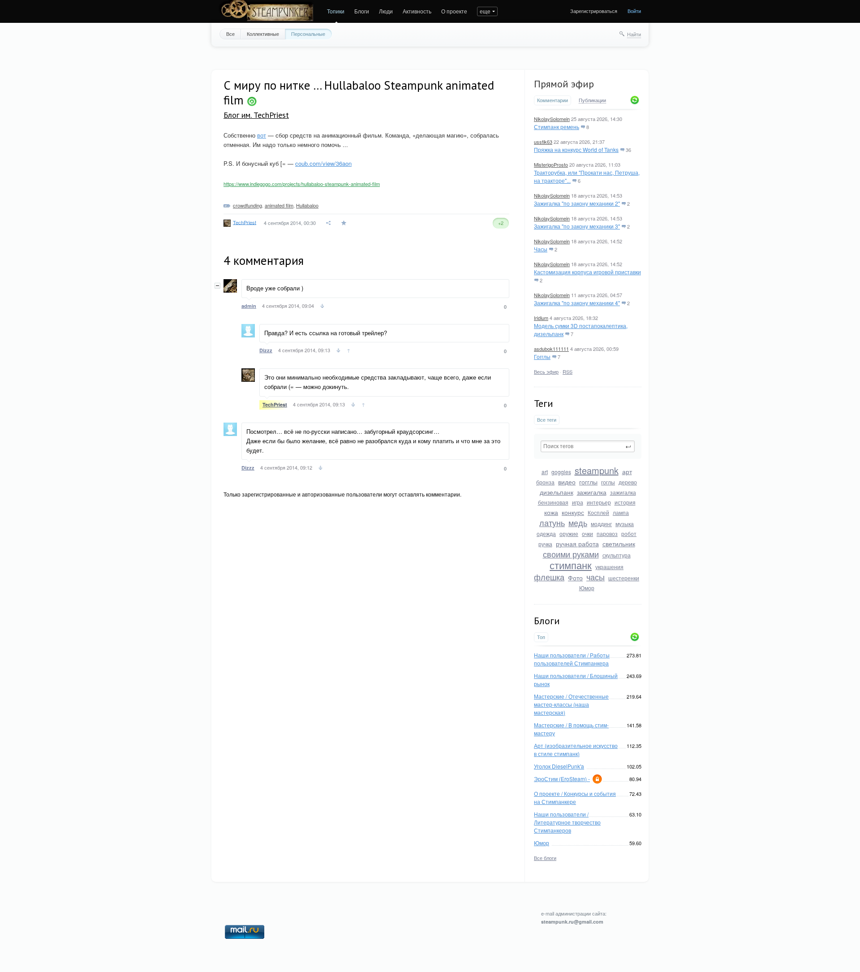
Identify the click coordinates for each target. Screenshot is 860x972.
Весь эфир (546, 371)
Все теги (546, 420)
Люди (386, 11)
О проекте (454, 11)
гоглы (608, 482)
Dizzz (265, 350)
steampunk (597, 470)
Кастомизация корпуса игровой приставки (587, 272)
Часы (540, 249)
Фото (575, 577)
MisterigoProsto (551, 164)
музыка (624, 523)
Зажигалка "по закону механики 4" (577, 303)
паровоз (607, 533)
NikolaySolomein (552, 118)
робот (628, 533)
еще (485, 11)
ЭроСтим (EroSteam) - (562, 778)
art (545, 471)
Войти (634, 10)
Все (230, 33)
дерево (628, 482)
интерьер (599, 502)
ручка (545, 544)
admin (248, 305)
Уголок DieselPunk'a (559, 766)
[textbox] (588, 446)
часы (595, 577)
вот (261, 135)
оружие (568, 533)
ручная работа (577, 543)
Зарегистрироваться (593, 10)
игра (577, 502)
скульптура (616, 555)
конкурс (573, 512)
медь (577, 522)
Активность (417, 11)
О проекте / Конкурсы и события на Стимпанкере (575, 797)
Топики (335, 11)
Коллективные (263, 33)
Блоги (361, 11)
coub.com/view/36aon (323, 163)
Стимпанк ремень (556, 126)
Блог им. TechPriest (256, 115)
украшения (609, 566)
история (625, 502)
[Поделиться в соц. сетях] (328, 223)
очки (587, 533)
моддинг (601, 523)
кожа (551, 512)
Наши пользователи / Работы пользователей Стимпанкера (572, 659)
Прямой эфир (564, 84)
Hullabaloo (307, 205)
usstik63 (543, 141)
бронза (545, 482)
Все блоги (545, 857)
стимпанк (571, 565)
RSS (567, 371)
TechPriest (244, 221)
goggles (561, 471)
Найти (634, 34)
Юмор (586, 588)
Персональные (308, 33)
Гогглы (542, 356)
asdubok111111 (551, 348)
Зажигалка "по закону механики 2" (577, 203)
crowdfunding (247, 205)
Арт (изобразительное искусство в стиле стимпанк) (576, 749)
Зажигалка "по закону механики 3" (577, 226)
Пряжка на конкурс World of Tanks (576, 149)
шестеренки (623, 578)
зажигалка (591, 492)
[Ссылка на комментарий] (322, 307)
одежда (546, 533)
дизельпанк (556, 492)
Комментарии (552, 100)
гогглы (588, 481)
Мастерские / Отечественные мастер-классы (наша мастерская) (571, 704)
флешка (549, 577)
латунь (552, 522)
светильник (618, 543)
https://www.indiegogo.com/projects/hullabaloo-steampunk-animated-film (302, 183)
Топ (541, 637)
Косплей (598, 512)
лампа (621, 512)
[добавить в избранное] (345, 223)
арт (627, 471)
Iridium (541, 317)
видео (567, 481)
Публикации (592, 100)
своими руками (571, 554)
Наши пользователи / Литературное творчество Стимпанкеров (567, 822)
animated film (279, 205)
